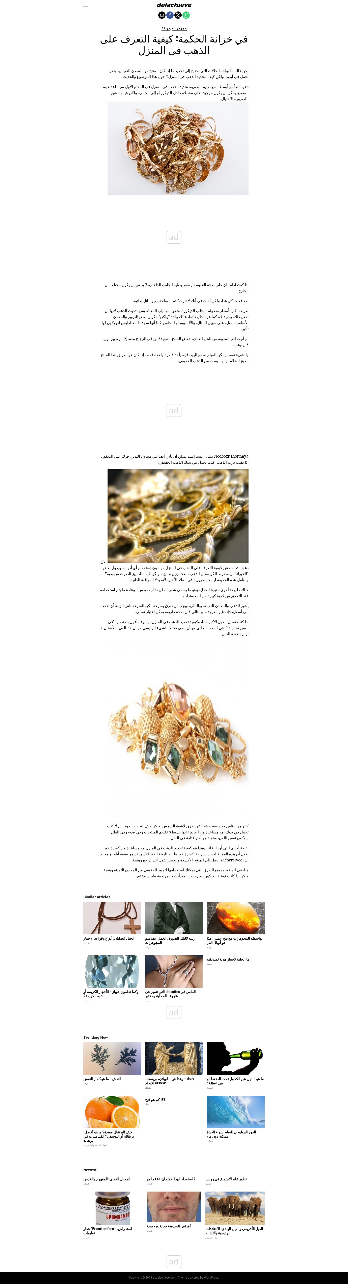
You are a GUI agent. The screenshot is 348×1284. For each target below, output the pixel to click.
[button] (85, 5)
